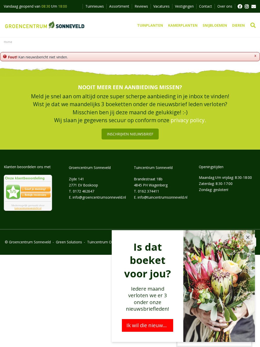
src (253, 25)
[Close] (248, 237)
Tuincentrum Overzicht (105, 242)
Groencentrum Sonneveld (90, 167)
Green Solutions (69, 242)
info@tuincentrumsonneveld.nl (162, 197)
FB (239, 6)
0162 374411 (148, 191)
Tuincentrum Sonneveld (153, 167)
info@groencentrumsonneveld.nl (99, 197)
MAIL (253, 6)
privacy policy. (188, 120)
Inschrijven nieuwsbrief (130, 134)
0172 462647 (83, 191)
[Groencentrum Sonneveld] (45, 24)
